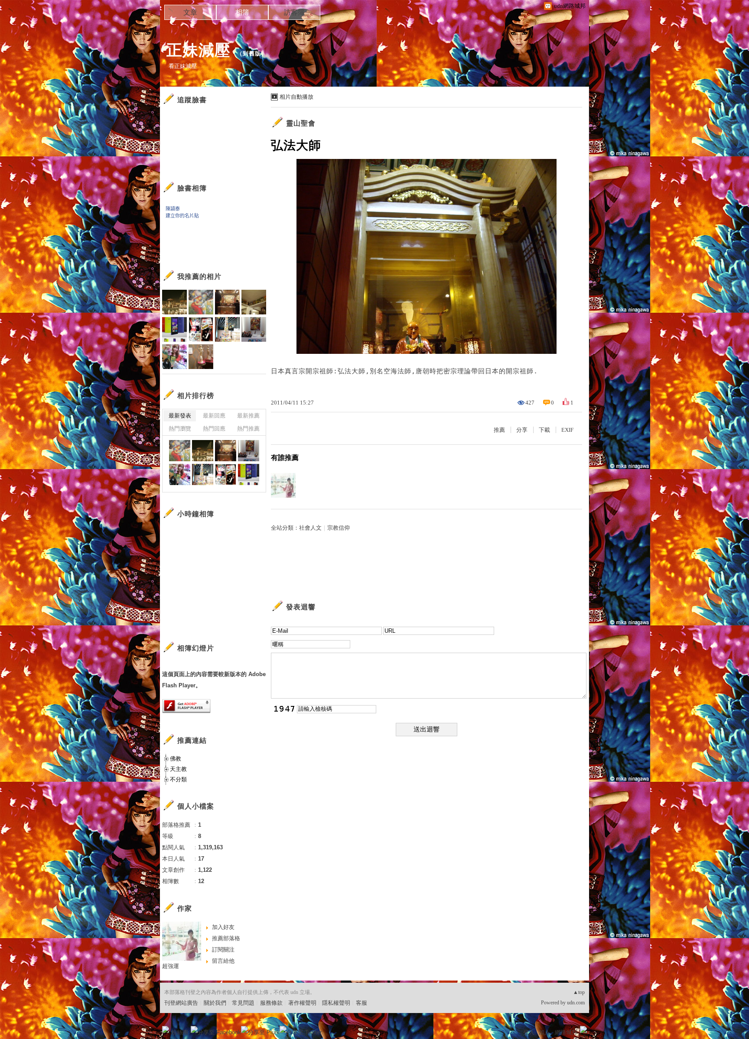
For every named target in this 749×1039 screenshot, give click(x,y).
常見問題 (243, 1003)
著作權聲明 (302, 1003)
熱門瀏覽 (180, 428)
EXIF (567, 430)
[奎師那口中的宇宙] (179, 450)
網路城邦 (566, 1032)
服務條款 (271, 1003)
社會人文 (310, 527)
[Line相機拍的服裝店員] (179, 474)
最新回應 (214, 415)
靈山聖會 (301, 123)
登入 (528, 1032)
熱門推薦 (248, 428)
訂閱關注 (223, 949)
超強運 (170, 966)
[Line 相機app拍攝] (202, 474)
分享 (522, 430)
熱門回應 (214, 428)
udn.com (576, 1003)
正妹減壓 (198, 50)
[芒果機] (248, 474)
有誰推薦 (285, 457)
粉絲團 (179, 1032)
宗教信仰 (338, 527)
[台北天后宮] (225, 450)
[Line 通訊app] (225, 474)
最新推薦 (248, 415)
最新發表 (180, 415)
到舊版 (252, 53)
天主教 (178, 769)
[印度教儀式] (202, 450)
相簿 (242, 12)
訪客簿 (294, 12)
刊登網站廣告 (181, 1003)
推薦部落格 (226, 938)
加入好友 (223, 927)
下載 (544, 430)
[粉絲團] (165, 1029)
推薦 (499, 430)
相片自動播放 (296, 97)
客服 (361, 1003)
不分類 (178, 779)
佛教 (175, 758)
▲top (579, 992)
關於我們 (215, 1003)
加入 (544, 1032)
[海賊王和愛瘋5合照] (248, 450)
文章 (190, 12)
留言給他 (223, 961)
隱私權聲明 (336, 1003)
